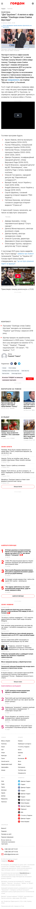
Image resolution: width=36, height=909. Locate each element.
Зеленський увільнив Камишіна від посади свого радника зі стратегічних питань (17, 667)
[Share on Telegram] (19, 363)
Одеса (3, 787)
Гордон (3, 8)
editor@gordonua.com (11, 854)
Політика (9, 8)
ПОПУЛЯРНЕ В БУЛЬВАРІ (11, 686)
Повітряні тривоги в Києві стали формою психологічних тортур (15, 480)
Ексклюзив (21, 758)
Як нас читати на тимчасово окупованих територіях (8, 842)
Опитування (21, 767)
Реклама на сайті (6, 834)
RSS (22, 812)
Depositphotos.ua (24, 873)
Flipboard (23, 809)
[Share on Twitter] (15, 363)
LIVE (19, 755)
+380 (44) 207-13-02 (11, 851)
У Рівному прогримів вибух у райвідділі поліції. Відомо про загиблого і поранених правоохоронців (17, 655)
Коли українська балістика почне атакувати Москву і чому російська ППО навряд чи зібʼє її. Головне (17, 611)
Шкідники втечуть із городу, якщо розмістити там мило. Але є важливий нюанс (10, 433)
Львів (2, 784)
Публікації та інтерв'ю (24, 743)
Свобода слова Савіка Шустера (10, 370)
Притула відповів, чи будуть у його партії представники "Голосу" (9, 404)
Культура (4, 755)
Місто (3, 777)
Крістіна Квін (5, 373)
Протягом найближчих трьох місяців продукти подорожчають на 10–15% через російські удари (18, 634)
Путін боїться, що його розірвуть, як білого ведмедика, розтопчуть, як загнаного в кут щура (17, 472)
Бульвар (5, 417)
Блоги (19, 749)
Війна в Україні (5, 741)
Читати (30, 378)
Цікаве (3, 770)
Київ (2, 781)
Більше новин (18, 681)
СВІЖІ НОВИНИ (7, 604)
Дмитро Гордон (25, 781)
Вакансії (3, 828)
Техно (3, 758)
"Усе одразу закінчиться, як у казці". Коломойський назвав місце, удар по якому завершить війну (17, 588)
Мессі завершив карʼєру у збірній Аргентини (16, 662)
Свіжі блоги (6, 447)
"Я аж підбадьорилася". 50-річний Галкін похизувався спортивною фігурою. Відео (18, 726)
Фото (19, 761)
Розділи (20, 737)
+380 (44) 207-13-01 (11, 849)
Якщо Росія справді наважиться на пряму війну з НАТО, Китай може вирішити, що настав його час (16, 451)
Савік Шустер (25, 370)
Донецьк (4, 790)
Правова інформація (7, 837)
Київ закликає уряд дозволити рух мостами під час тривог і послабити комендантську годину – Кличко (17, 627)
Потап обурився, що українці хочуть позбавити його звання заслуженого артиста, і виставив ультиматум (17, 718)
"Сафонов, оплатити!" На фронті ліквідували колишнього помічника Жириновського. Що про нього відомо (21, 647)
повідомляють (14, 80)
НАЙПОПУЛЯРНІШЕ (8, 545)
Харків (3, 793)
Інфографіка (4, 767)
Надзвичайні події (6, 764)
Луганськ (4, 801)
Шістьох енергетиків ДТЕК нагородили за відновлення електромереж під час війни (15, 640)
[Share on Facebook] (11, 363)
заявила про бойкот (25, 254)
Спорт (3, 752)
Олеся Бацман (25, 803)
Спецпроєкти (22, 773)
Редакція (4, 831)
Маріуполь (4, 798)
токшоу (4, 368)
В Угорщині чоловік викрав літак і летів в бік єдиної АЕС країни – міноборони (19, 580)
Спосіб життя (5, 761)
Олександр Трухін (16, 373)
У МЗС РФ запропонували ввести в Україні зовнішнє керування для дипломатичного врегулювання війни (19, 562)
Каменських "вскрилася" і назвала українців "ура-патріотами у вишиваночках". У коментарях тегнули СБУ (19, 708)
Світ (2, 749)
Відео (19, 764)
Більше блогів (18, 486)
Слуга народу (12, 368)
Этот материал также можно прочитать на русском (17, 26)
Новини (3, 737)
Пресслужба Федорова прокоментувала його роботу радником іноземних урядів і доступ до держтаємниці (19, 571)
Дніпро (3, 796)
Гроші (3, 746)
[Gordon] (17, 3)
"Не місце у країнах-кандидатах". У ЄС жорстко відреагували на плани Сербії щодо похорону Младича (17, 619)
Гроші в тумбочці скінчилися (13, 465)
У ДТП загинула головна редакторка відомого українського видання (17, 691)
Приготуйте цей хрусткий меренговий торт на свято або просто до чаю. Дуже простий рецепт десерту (19, 699)
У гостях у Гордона (23, 746)
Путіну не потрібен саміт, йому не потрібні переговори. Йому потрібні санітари (16, 459)
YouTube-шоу (22, 770)
